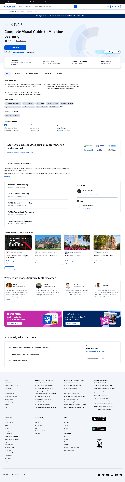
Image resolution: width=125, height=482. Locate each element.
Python (7, 405)
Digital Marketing (9, 394)
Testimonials (47, 74)
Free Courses (8, 458)
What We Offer (9, 423)
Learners (37, 420)
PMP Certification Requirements (103, 404)
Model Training (54, 107)
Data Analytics (8, 391)
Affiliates (66, 445)
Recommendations (31, 74)
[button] (29, 6)
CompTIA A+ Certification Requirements (105, 388)
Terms (66, 425)
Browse (12, 12)
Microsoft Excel (9, 399)
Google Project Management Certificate (45, 394)
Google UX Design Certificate (42, 396)
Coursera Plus (8, 434)
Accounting (8, 383)
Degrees (7, 442)
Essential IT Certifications (101, 395)
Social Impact (8, 456)
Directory (66, 442)
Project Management (10, 402)
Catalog (7, 431)
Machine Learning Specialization (73, 402)
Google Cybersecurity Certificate (44, 385)
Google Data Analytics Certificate (44, 388)
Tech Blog (37, 434)
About (7, 74)
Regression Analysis (52, 103)
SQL (6, 407)
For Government (9, 447)
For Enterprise (9, 445)
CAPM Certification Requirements (103, 385)
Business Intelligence (67, 103)
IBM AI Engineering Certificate (43, 399)
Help (65, 431)
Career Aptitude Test (100, 383)
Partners (37, 423)
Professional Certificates (11, 436)
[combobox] (52, 6)
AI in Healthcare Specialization (72, 391)
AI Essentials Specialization (71, 383)
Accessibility (67, 434)
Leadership (8, 425)
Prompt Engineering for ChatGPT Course (75, 405)
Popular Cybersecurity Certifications (104, 406)
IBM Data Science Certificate (42, 405)
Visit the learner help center (95, 351)
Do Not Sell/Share (69, 450)
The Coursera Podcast (41, 431)
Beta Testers (38, 425)
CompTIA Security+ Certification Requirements (103, 392)
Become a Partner (10, 453)
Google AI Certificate (40, 383)
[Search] (75, 6)
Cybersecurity (9, 388)
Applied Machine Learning (12, 107)
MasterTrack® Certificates (12, 439)
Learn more (30, 52)
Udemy (7, 461)
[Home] (5, 11)
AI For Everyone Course (70, 388)
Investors (67, 423)
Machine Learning (32, 12)
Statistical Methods (42, 107)
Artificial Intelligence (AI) (11, 385)
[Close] (117, 15)
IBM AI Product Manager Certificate (44, 402)
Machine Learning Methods (13, 103)
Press (66, 420)
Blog (36, 428)
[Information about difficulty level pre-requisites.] (59, 63)
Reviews (59, 74)
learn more (102, 358)
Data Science (20, 12)
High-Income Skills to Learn (101, 398)
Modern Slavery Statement (71, 447)
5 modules (15, 60)
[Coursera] (10, 6)
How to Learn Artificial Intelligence (103, 401)
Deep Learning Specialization (72, 394)
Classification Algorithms (12, 115)
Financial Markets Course (71, 399)
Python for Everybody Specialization (74, 407)
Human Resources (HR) (11, 396)
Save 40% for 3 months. (77, 16)
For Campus (8, 450)
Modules (17, 74)
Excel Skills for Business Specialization (74, 396)
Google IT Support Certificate (43, 391)
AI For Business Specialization (72, 385)
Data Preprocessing (28, 107)
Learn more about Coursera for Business (20, 153)
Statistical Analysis (28, 103)
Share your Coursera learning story (103, 409)
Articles (66, 439)
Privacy (66, 428)
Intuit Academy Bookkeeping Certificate (45, 407)
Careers (7, 428)
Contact (66, 436)
